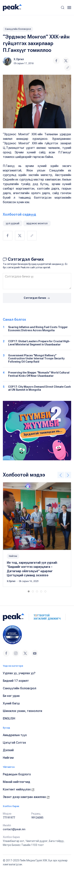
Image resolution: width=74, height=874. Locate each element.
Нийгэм (13, 556)
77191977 (9, 817)
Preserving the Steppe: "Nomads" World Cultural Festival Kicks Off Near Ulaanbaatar (38, 374)
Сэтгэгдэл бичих (35, 297)
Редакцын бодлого (17, 774)
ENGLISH (9, 718)
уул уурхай (12, 223)
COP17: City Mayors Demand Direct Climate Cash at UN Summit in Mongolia (39, 388)
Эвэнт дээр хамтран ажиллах (25, 797)
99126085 (37, 817)
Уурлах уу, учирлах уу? (19, 673)
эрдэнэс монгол (37, 223)
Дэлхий (8, 750)
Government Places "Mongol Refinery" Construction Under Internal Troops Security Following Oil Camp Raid (36, 358)
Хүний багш (11, 703)
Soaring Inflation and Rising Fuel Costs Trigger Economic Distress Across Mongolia (38, 329)
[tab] (29, 591)
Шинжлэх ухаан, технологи (22, 711)
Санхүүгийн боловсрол (18, 29)
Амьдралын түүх (15, 735)
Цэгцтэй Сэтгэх (14, 742)
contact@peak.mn (14, 829)
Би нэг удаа (11, 696)
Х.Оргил (19, 59)
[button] (63, 7)
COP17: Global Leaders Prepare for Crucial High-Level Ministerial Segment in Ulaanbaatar (39, 343)
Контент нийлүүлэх (17, 789)
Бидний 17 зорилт (16, 681)
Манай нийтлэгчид (16, 782)
